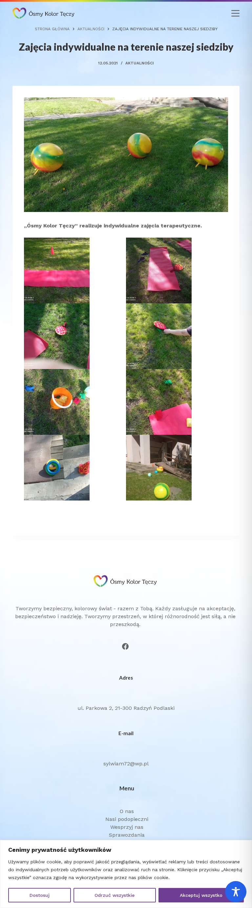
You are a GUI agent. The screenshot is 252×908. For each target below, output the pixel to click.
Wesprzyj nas (126, 827)
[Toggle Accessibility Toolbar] (235, 891)
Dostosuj (40, 895)
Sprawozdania (127, 835)
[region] (126, 874)
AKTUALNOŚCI (139, 63)
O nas (127, 811)
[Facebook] (125, 646)
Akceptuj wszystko (201, 895)
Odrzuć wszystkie (114, 895)
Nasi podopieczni (126, 819)
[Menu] (235, 13)
